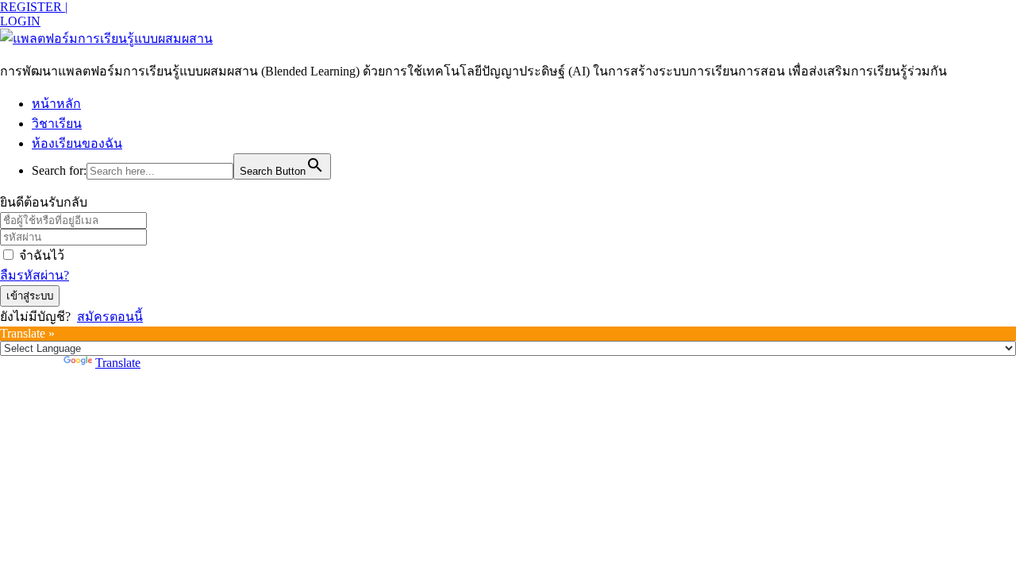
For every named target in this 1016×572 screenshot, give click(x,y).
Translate (117, 362)
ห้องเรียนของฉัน (77, 143)
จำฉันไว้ (41, 255)
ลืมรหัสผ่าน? (34, 275)
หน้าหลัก (56, 103)
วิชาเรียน (57, 123)
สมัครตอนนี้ (110, 316)
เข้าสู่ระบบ (29, 296)
